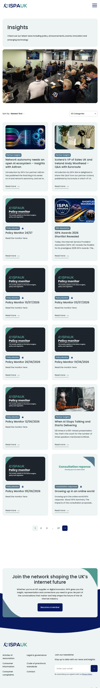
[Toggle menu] (95, 5)
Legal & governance (36, 655)
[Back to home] (15, 5)
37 (58, 528)
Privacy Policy (87, 674)
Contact (31, 671)
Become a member (50, 607)
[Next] (65, 528)
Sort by (6, 113)
